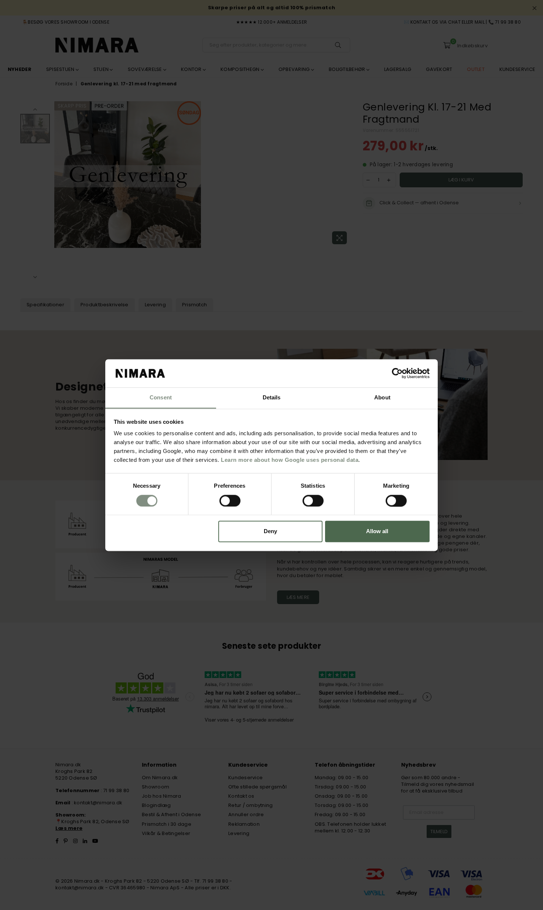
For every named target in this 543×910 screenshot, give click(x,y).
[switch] (229, 501)
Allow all (377, 531)
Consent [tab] (161, 398)
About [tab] (382, 398)
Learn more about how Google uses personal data (289, 460)
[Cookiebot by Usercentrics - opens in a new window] (397, 373)
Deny (270, 531)
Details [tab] (272, 398)
